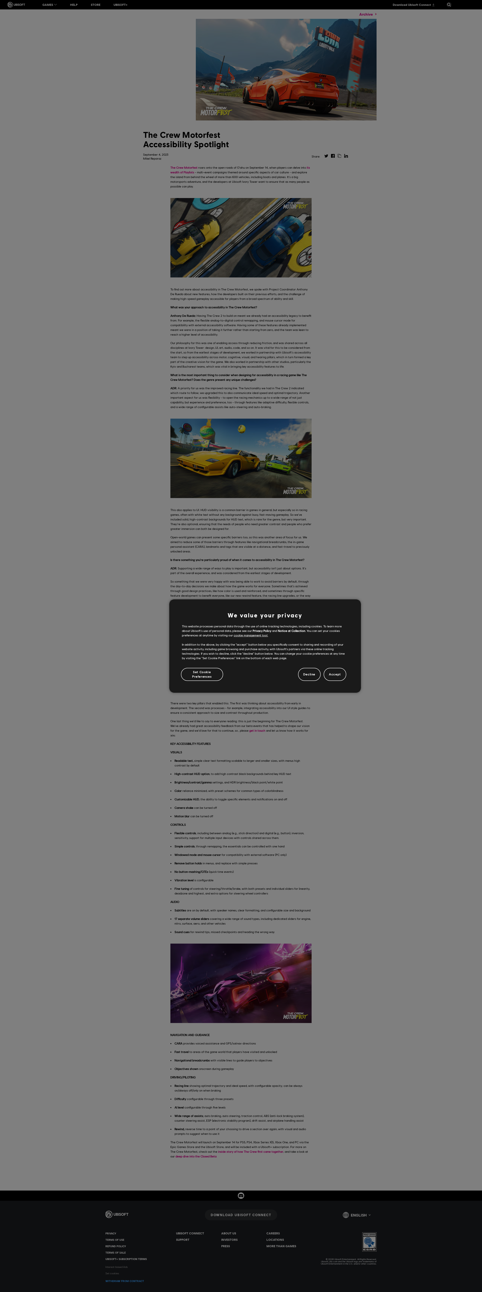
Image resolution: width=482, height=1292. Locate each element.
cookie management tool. (251, 635)
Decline (309, 674)
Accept (335, 674)
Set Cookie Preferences (202, 674)
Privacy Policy (262, 630)
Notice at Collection (291, 630)
